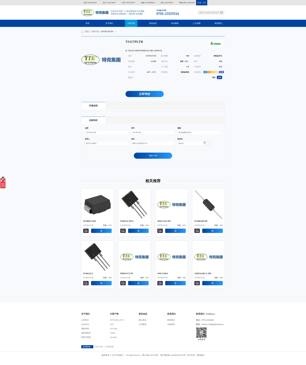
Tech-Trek (99, 347)
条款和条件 (86, 333)
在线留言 (171, 324)
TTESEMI (109, 347)
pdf (219, 77)
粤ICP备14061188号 (150, 355)
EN (204, 3)
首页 (87, 23)
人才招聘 (196, 23)
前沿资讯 (142, 320)
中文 (199, 3)
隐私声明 (85, 329)
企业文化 (85, 324)
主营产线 (131, 23)
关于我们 (109, 23)
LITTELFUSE (107, 31)
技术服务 (175, 23)
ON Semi (113, 329)
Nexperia (113, 337)
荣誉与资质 (86, 337)
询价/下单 (153, 156)
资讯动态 (153, 23)
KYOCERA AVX (117, 320)
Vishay (112, 333)
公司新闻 (142, 324)
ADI (111, 324)
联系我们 (218, 23)
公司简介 (85, 320)
